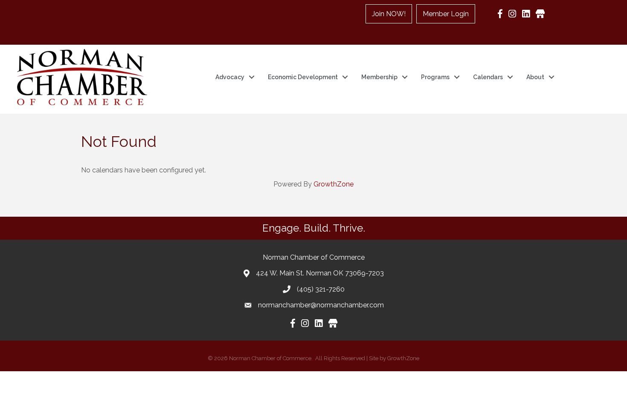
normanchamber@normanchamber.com (321, 305)
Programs (435, 77)
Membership (379, 77)
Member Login (446, 14)
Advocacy (229, 77)
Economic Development (303, 77)
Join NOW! (389, 14)
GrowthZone (334, 184)
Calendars (488, 77)
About (535, 77)
